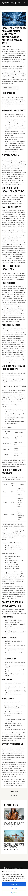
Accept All (14, 884)
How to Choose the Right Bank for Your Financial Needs (14, 823)
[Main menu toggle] (25, 3)
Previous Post (14, 791)
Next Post (14, 796)
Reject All (14, 892)
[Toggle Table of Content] (15, 88)
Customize (14, 888)
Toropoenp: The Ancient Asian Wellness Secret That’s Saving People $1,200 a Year (14, 845)
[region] (14, 882)
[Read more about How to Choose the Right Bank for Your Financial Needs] (14, 814)
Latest (4, 46)
